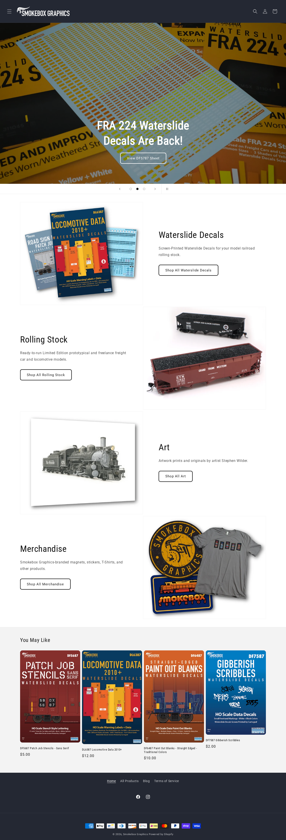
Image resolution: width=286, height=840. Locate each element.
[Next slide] (155, 189)
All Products (129, 781)
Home (111, 781)
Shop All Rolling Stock (46, 375)
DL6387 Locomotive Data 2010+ (102, 749)
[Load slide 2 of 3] (137, 189)
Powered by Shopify (161, 834)
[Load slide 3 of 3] (144, 189)
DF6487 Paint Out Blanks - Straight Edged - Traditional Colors (170, 750)
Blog (146, 781)
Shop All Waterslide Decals (188, 270)
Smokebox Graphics (135, 834)
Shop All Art (175, 476)
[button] (9, 11)
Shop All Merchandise (45, 584)
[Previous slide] (120, 189)
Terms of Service (166, 781)
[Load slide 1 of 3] (130, 189)
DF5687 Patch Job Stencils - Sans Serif (44, 748)
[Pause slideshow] (166, 189)
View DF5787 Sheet (143, 158)
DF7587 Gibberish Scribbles (223, 740)
